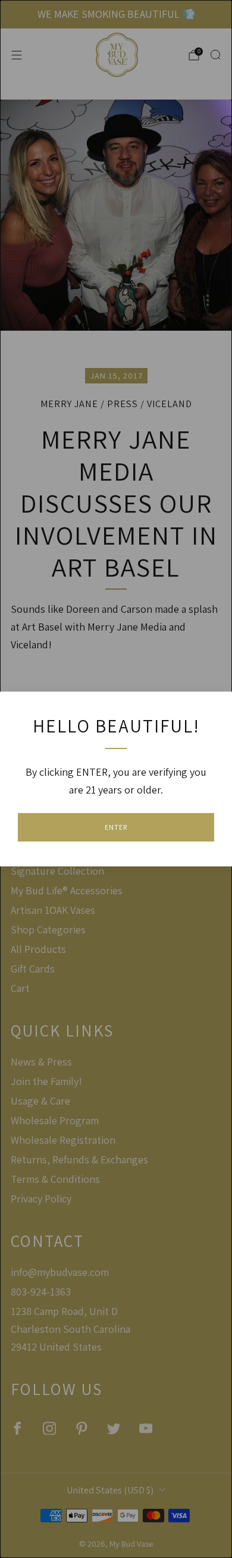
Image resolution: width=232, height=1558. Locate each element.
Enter (116, 827)
